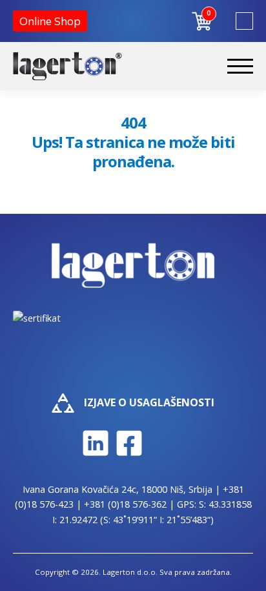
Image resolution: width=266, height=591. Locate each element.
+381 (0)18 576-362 (125, 504)
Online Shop (50, 21)
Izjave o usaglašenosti (149, 402)
